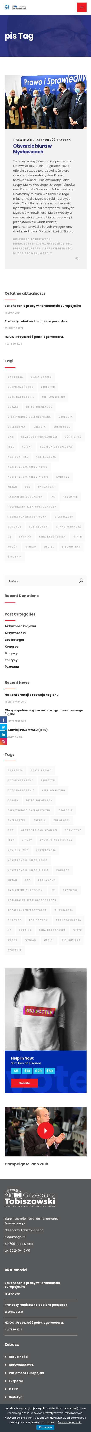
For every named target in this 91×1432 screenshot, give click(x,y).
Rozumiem (45, 1427)
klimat (27, 447)
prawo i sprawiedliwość (51, 248)
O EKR (13, 1389)
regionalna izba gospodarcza (32, 506)
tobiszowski (28, 253)
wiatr (77, 536)
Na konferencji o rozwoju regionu (32, 695)
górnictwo (73, 437)
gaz (11, 437)
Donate (24, 1083)
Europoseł (62, 427)
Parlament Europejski (26, 496)
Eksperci (16, 1381)
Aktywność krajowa (54, 139)
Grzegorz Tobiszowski (32, 239)
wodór (13, 546)
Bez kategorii (15, 640)
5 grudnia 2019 (13, 736)
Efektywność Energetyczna (29, 417)
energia (40, 427)
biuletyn (48, 387)
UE (9, 536)
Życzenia (12, 667)
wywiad (30, 546)
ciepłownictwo (53, 397)
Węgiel (49, 546)
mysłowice (56, 243)
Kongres (11, 646)
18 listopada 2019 (15, 701)
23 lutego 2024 (14, 328)
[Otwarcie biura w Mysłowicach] (46, 102)
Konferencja (46, 457)
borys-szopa (34, 243)
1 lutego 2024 (13, 343)
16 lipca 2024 (12, 312)
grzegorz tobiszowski (39, 437)
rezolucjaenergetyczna (27, 516)
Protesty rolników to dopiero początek (36, 321)
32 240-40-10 (20, 1250)
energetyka (17, 427)
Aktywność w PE (21, 1365)
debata (13, 407)
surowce (14, 526)
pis (68, 243)
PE (53, 496)
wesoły (46, 253)
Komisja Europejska (56, 447)
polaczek (21, 248)
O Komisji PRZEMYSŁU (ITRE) (26, 730)
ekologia (66, 417)
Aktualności (18, 1357)
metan (12, 486)
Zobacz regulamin (69, 1422)
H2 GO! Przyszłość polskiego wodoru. (34, 337)
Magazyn (12, 653)
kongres (62, 476)
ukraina (25, 536)
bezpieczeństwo (21, 387)
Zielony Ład (71, 546)
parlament (46, 486)
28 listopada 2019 (15, 721)
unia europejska (52, 536)
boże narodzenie (21, 397)
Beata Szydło (41, 377)
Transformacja (68, 526)
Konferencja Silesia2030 (28, 467)
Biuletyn (15, 1397)
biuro (17, 243)
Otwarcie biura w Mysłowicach (32, 149)
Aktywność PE (15, 633)
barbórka (15, 377)
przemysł (70, 496)
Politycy (11, 660)
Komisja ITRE (18, 457)
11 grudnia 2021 (22, 139)
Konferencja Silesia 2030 (28, 476)
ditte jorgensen (39, 407)
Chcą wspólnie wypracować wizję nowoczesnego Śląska (44, 712)
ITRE (11, 447)
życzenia (15, 556)
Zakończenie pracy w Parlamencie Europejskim (43, 306)
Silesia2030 (64, 516)
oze (28, 486)
